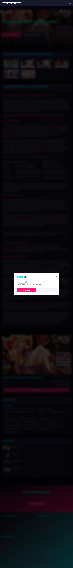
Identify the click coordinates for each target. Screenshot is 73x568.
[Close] (56, 276)
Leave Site (46, 290)
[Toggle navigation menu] (70, 3)
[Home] (11, 3)
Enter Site (26, 290)
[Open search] (65, 3)
